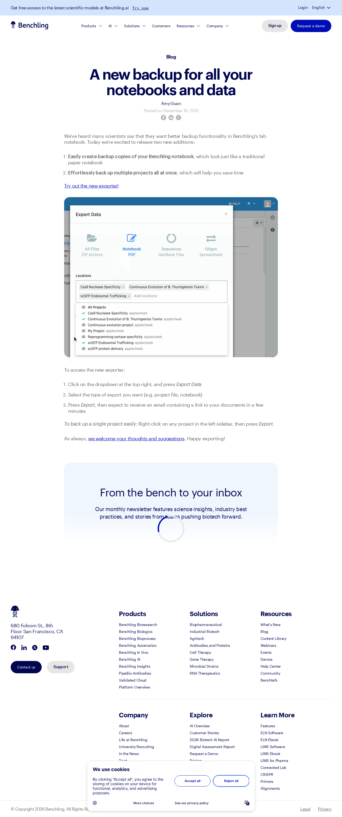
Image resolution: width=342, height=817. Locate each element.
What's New (270, 624)
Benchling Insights (134, 666)
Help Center (271, 666)
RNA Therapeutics (205, 673)
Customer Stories (204, 732)
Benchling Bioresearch (138, 624)
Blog (171, 57)
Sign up (275, 26)
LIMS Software (273, 746)
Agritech (197, 638)
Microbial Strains (204, 666)
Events (266, 652)
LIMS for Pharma (274, 760)
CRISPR (267, 774)
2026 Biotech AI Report (209, 739)
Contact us (26, 667)
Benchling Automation (137, 645)
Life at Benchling (133, 739)
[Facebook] (163, 117)
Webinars (268, 645)
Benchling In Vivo (133, 652)
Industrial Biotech (204, 631)
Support (60, 667)
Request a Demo (204, 753)
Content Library (273, 638)
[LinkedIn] (171, 117)
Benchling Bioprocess (137, 638)
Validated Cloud (132, 680)
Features (268, 725)
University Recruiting (136, 746)
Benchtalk (269, 680)
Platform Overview (134, 687)
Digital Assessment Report (212, 746)
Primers (267, 781)
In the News (129, 753)
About (124, 725)
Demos (267, 659)
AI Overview (200, 725)
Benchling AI (129, 659)
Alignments (270, 788)
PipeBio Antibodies (135, 673)
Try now (140, 8)
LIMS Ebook (270, 753)
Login (303, 7)
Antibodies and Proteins (210, 645)
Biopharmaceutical (206, 624)
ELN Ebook (269, 739)
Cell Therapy (200, 652)
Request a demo (311, 26)
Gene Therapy (201, 659)
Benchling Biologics (136, 631)
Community (270, 673)
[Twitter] (178, 117)
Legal (305, 808)
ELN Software (272, 732)
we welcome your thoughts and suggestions (136, 438)
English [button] (318, 7)
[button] (329, 7)
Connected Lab (273, 767)
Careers (125, 732)
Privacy (324, 808)
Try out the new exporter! (91, 186)
